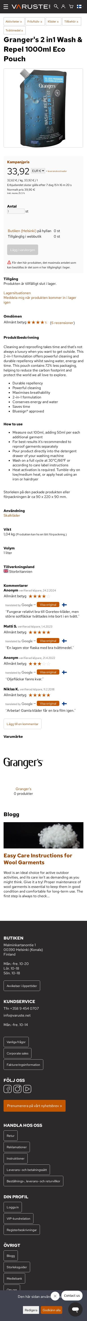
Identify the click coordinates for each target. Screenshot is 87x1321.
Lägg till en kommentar (22, 724)
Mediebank (14, 1278)
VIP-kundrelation (18, 1218)
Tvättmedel (14, 30)
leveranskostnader (57, 171)
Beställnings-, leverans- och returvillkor (33, 1181)
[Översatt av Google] (19, 604)
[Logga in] (63, 6)
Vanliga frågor (16, 1042)
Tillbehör (71, 21)
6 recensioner (62, 322)
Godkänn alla (51, 1310)
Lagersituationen (17, 293)
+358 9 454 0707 (24, 1008)
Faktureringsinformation (23, 1064)
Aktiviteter (14, 21)
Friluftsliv (34, 21)
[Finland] (80, 7)
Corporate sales (17, 1053)
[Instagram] (17, 1089)
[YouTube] (27, 1089)
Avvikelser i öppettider (22, 986)
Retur (10, 1135)
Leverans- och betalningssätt (27, 1170)
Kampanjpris (18, 162)
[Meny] (6, 6)
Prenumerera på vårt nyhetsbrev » (34, 1105)
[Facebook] (8, 1089)
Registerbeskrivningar (22, 1230)
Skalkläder (12, 515)
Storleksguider (17, 1267)
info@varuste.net (17, 1015)
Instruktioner (16, 1158)
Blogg (11, 1256)
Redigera (31, 1310)
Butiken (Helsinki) (22, 230)
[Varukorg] (71, 7)
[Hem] (33, 6)
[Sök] (56, 7)
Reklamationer (17, 1147)
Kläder (53, 21)
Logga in (13, 1207)
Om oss (12, 1290)
